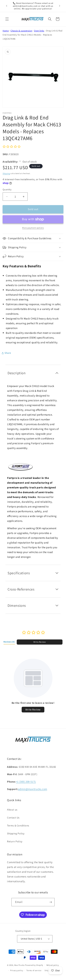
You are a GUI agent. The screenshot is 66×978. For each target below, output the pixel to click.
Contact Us (13, 817)
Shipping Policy (15, 833)
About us (12, 809)
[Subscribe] (50, 902)
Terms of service (33, 970)
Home (6, 30)
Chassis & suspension (21, 30)
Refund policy (52, 965)
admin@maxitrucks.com (32, 789)
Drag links (39, 30)
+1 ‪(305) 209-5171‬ (26, 781)
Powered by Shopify (34, 965)
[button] (7, 19)
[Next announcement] (59, 6)
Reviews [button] (9, 642)
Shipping (6, 173)
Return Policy (14, 841)
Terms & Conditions (18, 825)
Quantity (7, 189)
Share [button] (8, 352)
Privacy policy (16, 970)
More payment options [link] (33, 227)
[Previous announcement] (6, 6)
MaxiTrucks (19, 965)
